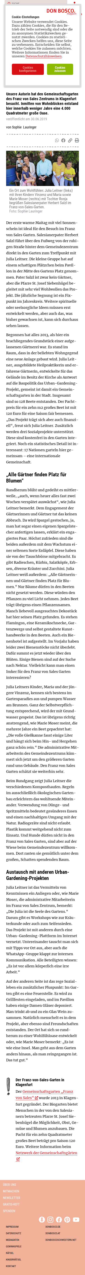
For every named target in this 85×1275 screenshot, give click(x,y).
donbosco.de (52, 1226)
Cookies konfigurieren (27, 69)
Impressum (12, 1226)
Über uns (9, 1185)
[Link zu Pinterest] (67, 1219)
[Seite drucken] (76, 141)
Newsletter (11, 1198)
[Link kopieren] (69, 141)
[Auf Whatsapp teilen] (57, 141)
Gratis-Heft (11, 1204)
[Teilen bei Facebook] (62, 141)
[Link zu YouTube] (76, 1219)
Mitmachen (11, 1191)
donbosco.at (52, 1233)
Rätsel (10, 1253)
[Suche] (8, 4)
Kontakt (11, 1266)
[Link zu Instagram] (50, 1219)
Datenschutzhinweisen (44, 56)
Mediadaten (12, 1239)
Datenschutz (13, 1233)
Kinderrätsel (13, 1259)
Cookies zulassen (60, 69)
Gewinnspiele (13, 1246)
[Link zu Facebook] (59, 1219)
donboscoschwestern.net (60, 1239)
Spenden (9, 1211)
